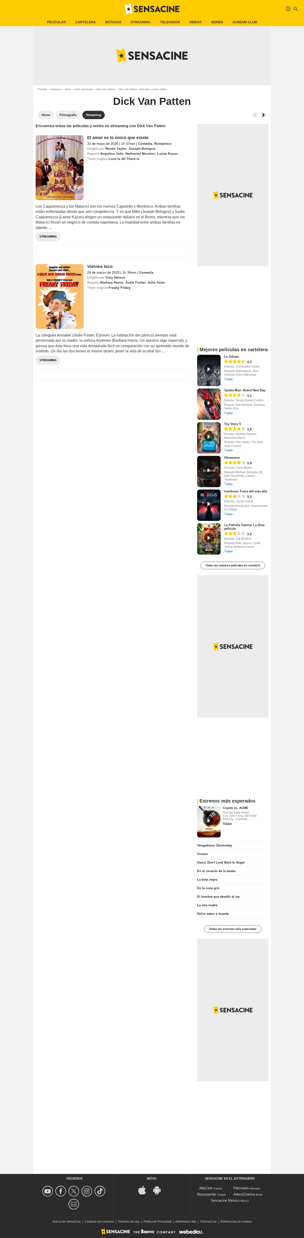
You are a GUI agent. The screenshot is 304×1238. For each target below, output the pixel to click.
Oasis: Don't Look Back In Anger (221, 862)
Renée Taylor (116, 148)
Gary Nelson (115, 277)
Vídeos (195, 22)
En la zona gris (208, 888)
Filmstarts (241, 1188)
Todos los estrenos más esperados (232, 929)
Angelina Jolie (112, 153)
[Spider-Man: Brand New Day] (209, 404)
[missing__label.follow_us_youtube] (48, 1191)
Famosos (55, 89)
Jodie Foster (135, 282)
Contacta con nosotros (99, 1221)
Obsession (232, 457)
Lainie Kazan (167, 153)
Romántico (163, 143)
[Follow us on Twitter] (74, 1191)
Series (217, 22)
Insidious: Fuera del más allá (245, 491)
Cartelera (85, 22)
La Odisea (231, 356)
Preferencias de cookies (236, 1221)
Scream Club (245, 22)
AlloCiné (205, 1188)
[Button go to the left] (255, 115)
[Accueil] (152, 9)
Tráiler (228, 379)
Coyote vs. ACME (235, 808)
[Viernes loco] (60, 296)
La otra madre (207, 905)
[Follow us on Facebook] (61, 1191)
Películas (56, 22)
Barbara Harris (111, 282)
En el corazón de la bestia (216, 871)
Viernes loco (100, 266)
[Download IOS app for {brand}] (145, 1190)
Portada (42, 89)
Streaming (141, 22)
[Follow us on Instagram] (87, 1191)
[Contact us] (74, 1204)
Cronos (202, 854)
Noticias (113, 22)
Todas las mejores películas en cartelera (232, 565)
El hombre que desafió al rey (218, 896)
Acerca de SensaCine (66, 1221)
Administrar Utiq (185, 1221)
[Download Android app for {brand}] (159, 1190)
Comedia (145, 143)
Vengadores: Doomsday (214, 845)
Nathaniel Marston (140, 153)
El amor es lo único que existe (117, 137)
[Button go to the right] (263, 115)
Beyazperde (206, 1194)
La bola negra (207, 879)
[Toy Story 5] (209, 437)
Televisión (170, 22)
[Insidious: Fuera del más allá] (209, 505)
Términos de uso (128, 1221)
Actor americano (83, 89)
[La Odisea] (209, 370)
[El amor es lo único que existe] (60, 167)
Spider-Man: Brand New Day (244, 390)
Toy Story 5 (232, 424)
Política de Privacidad (157, 1221)
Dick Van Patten (105, 89)
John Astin (156, 282)
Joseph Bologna (141, 148)
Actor (68, 89)
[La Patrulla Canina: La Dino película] (209, 539)
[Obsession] (209, 471)
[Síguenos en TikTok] (101, 1191)
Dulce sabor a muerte (212, 914)
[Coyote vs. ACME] (209, 821)
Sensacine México (225, 1200)
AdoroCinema (244, 1194)
